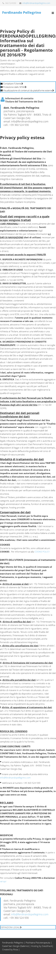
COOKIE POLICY (42, 551)
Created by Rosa (10, 949)
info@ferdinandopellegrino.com (36, 3)
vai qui (3, 881)
